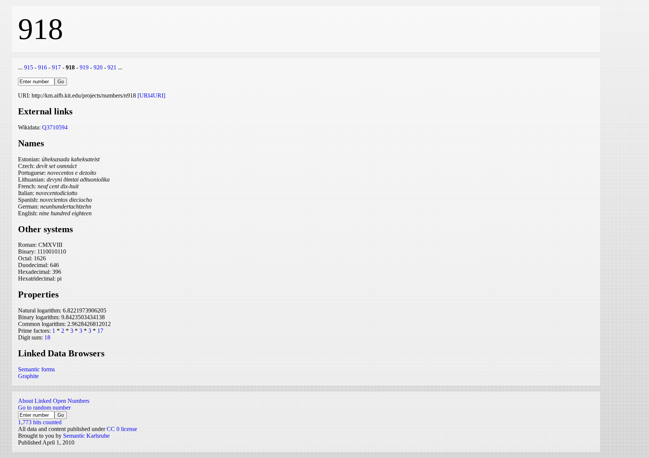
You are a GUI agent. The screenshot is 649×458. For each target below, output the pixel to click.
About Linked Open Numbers (53, 401)
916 (42, 67)
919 (84, 67)
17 (100, 330)
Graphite (28, 376)
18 (47, 337)
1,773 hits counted (40, 422)
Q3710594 (55, 127)
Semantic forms (36, 369)
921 (111, 67)
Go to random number (44, 407)
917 (56, 67)
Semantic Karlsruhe (86, 435)
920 (98, 67)
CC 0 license (122, 429)
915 (28, 67)
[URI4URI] (151, 95)
